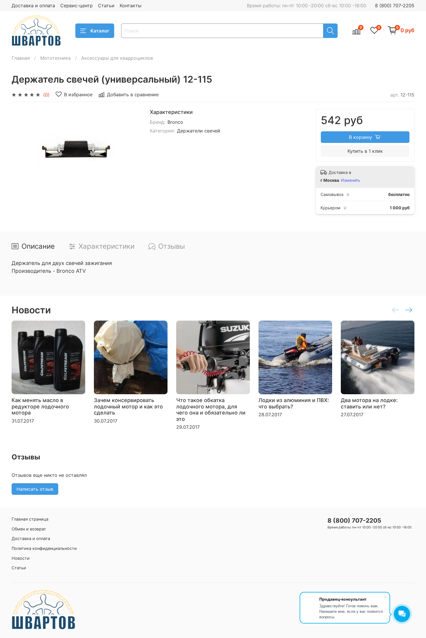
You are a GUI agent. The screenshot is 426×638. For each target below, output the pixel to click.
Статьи (106, 5)
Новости (21, 558)
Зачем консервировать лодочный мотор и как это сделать (128, 406)
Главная (21, 58)
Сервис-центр (76, 5)
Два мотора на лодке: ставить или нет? (369, 403)
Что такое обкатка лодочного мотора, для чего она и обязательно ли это (210, 409)
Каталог (99, 31)
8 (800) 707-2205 (394, 5)
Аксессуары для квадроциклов (117, 58)
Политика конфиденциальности (44, 548)
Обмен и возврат (29, 528)
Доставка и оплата (33, 5)
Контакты (130, 5)
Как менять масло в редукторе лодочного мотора (40, 406)
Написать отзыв (35, 489)
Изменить (350, 180)
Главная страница (30, 519)
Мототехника (55, 58)
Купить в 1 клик (365, 151)
